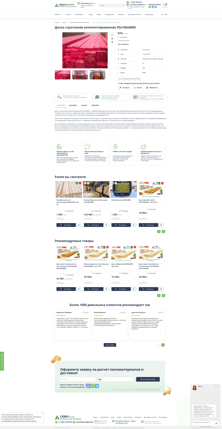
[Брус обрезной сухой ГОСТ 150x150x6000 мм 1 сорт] (151, 189)
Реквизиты (114, 427)
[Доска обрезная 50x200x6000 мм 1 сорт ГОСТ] (124, 253)
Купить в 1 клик (78, 225)
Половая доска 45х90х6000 (121, 200)
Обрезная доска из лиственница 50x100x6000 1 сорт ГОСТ (96, 265)
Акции (119, 417)
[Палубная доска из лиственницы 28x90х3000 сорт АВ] (69, 189)
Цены (112, 417)
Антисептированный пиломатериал (129, 79)
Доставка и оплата (150, 417)
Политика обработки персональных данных (131, 427)
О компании (104, 417)
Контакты (138, 417)
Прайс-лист (96, 427)
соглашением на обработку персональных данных (19, 421)
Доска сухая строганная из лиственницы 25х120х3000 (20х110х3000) (149, 266)
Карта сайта (105, 427)
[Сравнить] (57, 183)
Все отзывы (110, 345)
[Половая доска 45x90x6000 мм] (124, 189)
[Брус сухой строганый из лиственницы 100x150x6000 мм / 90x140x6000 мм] (69, 253)
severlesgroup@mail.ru (138, 5)
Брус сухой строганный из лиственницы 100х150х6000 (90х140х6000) (66, 266)
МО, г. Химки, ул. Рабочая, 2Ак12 (88, 5)
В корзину (67, 225)
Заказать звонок (155, 4)
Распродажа (163, 417)
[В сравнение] (112, 38)
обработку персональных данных (148, 389)
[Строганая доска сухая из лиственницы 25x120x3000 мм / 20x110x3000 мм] (151, 253)
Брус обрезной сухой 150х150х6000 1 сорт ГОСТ (148, 201)
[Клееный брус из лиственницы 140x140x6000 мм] (96, 189)
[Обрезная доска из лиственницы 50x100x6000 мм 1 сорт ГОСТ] (96, 253)
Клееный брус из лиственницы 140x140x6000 (95, 201)
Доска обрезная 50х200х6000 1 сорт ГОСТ (122, 265)
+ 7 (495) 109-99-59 (136, 2)
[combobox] (100, 379)
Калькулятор (128, 417)
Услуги (95, 417)
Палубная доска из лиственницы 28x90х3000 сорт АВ (67, 202)
